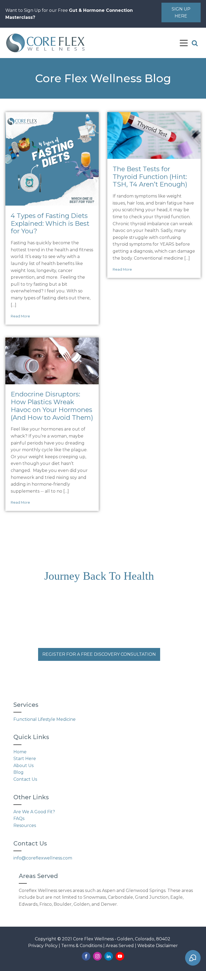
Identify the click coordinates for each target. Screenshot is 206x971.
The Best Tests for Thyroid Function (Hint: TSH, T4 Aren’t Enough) (150, 176)
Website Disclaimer (157, 945)
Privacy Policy (43, 945)
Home (20, 751)
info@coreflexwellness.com (42, 858)
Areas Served (120, 945)
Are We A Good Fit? (34, 811)
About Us (23, 765)
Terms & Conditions (81, 945)
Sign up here (181, 12)
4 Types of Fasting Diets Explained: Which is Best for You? (50, 223)
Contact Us (25, 779)
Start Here (24, 758)
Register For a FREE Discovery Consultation (99, 654)
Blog (18, 772)
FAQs (18, 818)
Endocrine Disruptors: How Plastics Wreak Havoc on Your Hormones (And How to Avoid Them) (52, 405)
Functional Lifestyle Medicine (44, 719)
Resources (24, 825)
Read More (20, 316)
